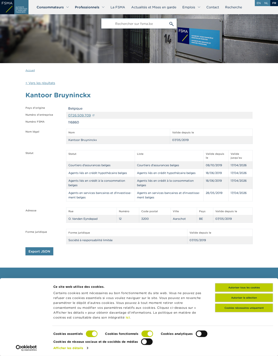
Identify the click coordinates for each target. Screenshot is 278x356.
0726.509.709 (79, 115)
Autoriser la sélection (244, 297)
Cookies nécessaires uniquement (244, 307)
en (259, 3)
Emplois (188, 7)
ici (128, 317)
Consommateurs (50, 7)
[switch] (147, 334)
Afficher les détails (68, 348)
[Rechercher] (171, 23)
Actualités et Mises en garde (153, 7)
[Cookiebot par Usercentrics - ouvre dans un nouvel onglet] (26, 348)
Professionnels (87, 7)
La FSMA (118, 7)
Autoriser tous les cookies (244, 287)
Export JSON (39, 251)
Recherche (233, 7)
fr (274, 3)
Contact (212, 7)
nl (266, 3)
